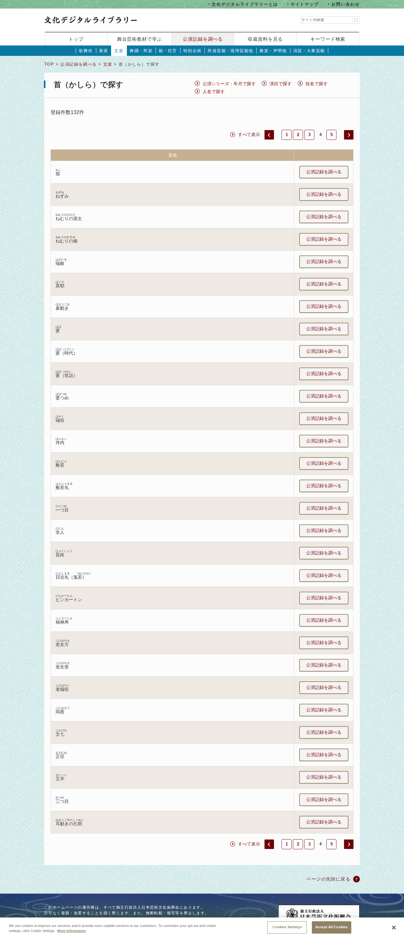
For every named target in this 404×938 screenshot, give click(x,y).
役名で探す (317, 83)
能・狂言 (168, 50)
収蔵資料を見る (265, 39)
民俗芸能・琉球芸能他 (230, 50)
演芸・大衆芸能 (309, 50)
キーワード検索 (327, 39)
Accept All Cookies (331, 927)
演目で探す (281, 83)
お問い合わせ (345, 4)
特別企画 (192, 50)
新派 (103, 50)
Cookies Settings (287, 927)
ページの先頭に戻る (328, 878)
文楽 (118, 50)
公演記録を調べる (203, 39)
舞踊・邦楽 (141, 50)
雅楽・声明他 (273, 50)
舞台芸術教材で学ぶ (139, 39)
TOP (49, 64)
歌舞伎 (85, 50)
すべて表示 (249, 134)
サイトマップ (305, 4)
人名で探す (214, 91)
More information (71, 931)
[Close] (394, 928)
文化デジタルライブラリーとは (245, 4)
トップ (76, 39)
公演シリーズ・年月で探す (229, 83)
